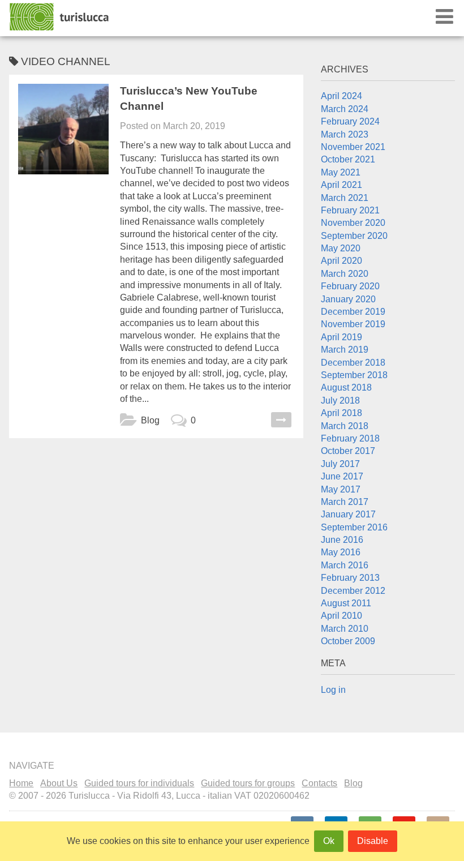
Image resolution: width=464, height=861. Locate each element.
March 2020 (344, 274)
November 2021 (353, 147)
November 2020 (353, 223)
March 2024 (344, 109)
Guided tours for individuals (139, 783)
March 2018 (344, 426)
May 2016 (340, 552)
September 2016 (354, 527)
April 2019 (341, 337)
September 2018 (354, 375)
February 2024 (350, 121)
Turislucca (60, 17)
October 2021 (348, 159)
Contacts (319, 783)
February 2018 (350, 438)
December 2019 (353, 311)
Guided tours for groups (248, 783)
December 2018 (353, 362)
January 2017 (348, 514)
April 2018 (341, 413)
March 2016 (344, 565)
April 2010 (341, 615)
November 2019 (353, 324)
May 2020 (340, 248)
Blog (150, 420)
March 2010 (344, 628)
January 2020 (348, 299)
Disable (372, 841)
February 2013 (350, 577)
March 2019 (344, 349)
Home (21, 783)
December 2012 (353, 591)
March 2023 (344, 134)
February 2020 (350, 286)
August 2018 (346, 387)
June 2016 (342, 540)
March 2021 (344, 198)
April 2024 (341, 96)
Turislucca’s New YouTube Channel (188, 98)
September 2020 (354, 236)
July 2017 (340, 464)
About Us (59, 783)
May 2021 (340, 172)
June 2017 (342, 476)
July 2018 (340, 400)
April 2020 (341, 260)
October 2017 (348, 451)
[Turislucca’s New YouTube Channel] (63, 129)
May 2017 (340, 489)
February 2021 (350, 210)
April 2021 (341, 185)
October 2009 (348, 641)
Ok (328, 841)
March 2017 (344, 502)
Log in (333, 690)
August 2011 (346, 603)
